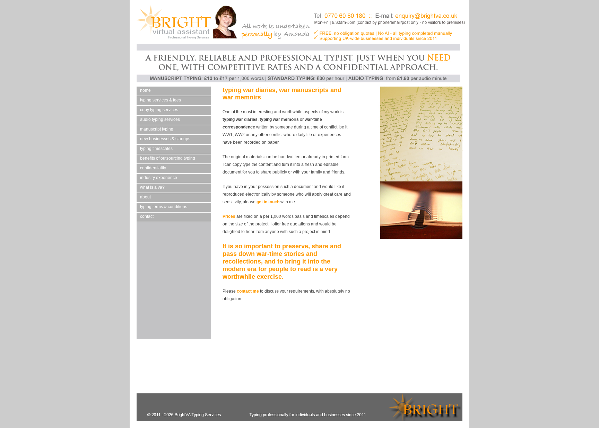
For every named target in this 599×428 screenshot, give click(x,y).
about (145, 197)
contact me (248, 291)
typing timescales (156, 148)
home (145, 90)
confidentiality (153, 168)
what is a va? (152, 187)
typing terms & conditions (163, 206)
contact (147, 216)
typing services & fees (160, 100)
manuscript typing (156, 129)
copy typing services (159, 109)
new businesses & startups (165, 138)
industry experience (158, 177)
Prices (229, 216)
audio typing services (160, 119)
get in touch (268, 201)
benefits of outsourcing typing (167, 158)
